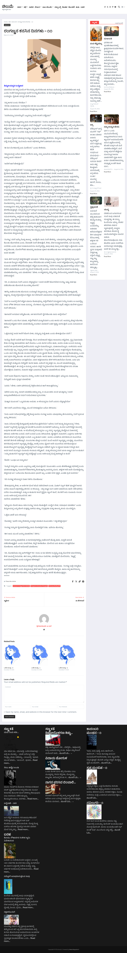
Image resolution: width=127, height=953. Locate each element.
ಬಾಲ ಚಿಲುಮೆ (47, 7)
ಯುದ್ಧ (106, 209)
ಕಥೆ (25, 7)
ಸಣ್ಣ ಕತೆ (8, 729)
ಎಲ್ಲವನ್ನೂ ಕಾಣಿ (119, 23)
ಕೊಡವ (64, 7)
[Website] (44, 630)
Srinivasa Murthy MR (54, 586)
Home (6, 22)
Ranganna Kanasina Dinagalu (39, 586)
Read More (93, 111)
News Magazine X (74, 949)
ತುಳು (77, 7)
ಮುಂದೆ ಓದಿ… (65, 753)
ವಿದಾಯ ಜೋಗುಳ (56, 758)
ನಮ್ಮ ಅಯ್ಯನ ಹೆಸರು (111, 126)
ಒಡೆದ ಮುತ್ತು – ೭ (35, 668)
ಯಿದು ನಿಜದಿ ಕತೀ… (11, 732)
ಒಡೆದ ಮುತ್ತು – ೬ (63, 668)
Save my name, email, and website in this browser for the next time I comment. (41, 712)
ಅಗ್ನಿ (91, 124)
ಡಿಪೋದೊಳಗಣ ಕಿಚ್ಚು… (59, 733)
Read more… (33, 798)
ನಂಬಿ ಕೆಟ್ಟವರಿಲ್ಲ (96, 43)
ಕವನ (19, 7)
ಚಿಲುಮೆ (7, 6)
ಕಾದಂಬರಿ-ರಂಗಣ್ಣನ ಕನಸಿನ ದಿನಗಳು (21, 586)
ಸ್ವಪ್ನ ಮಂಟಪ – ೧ (97, 767)
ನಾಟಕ (31, 7)
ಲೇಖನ (37, 7)
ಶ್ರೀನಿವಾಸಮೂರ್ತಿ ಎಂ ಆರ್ (44, 626)
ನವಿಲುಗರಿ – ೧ (95, 803)
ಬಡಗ (83, 7)
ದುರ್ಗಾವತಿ (108, 38)
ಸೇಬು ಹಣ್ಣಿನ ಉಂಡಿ (11, 767)
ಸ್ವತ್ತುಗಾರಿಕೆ (94, 207)
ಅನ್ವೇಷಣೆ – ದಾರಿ (10, 803)
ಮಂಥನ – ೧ (94, 733)
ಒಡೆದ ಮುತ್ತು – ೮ (8, 668)
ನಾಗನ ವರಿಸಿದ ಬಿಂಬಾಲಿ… (60, 782)
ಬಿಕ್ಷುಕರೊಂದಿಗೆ (9, 912)
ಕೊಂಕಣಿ (71, 7)
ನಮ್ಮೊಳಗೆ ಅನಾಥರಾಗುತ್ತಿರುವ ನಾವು (17, 876)
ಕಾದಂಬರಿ (14, 22)
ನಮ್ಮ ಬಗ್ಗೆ (58, 7)
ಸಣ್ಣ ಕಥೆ (94, 22)
